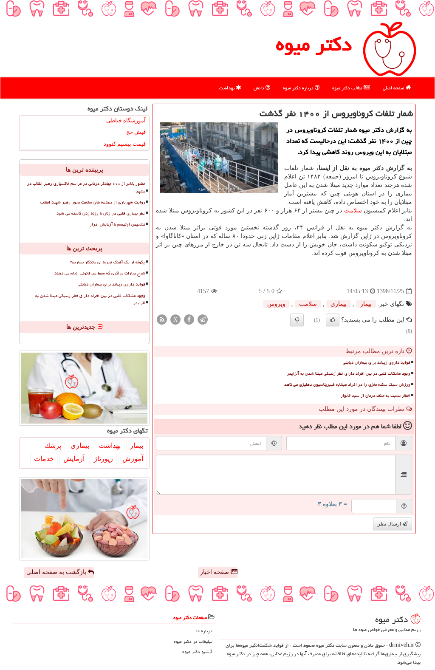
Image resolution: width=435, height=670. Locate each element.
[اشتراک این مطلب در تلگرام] (203, 319)
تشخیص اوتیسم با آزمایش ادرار (117, 224)
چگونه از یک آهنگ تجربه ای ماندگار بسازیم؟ (107, 262)
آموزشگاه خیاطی (126, 120)
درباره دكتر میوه (299, 87)
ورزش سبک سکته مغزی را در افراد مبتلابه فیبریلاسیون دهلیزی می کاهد (347, 384)
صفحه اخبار (215, 572)
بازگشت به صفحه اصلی (57, 572)
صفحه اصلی (394, 87)
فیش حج (136, 132)
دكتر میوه (314, 44)
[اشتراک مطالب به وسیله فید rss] (162, 319)
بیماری (338, 304)
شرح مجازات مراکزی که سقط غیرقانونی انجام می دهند (99, 273)
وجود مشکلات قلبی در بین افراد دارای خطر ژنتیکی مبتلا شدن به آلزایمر (348, 373)
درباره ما (204, 630)
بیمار (366, 304)
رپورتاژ (103, 458)
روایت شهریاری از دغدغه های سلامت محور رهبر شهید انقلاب (92, 202)
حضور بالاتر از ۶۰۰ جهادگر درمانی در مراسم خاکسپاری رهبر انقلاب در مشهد (86, 187)
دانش (260, 87)
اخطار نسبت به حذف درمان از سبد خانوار (375, 395)
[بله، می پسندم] (332, 320)
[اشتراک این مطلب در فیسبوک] (189, 319)
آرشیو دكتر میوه (197, 651)
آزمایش (74, 458)
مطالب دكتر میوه (348, 87)
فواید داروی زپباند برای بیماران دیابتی (376, 362)
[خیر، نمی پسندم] (297, 320)
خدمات (44, 458)
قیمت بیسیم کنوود (125, 144)
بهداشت (227, 87)
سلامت (353, 210)
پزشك (53, 445)
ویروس (276, 304)
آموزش (132, 458)
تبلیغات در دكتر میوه (193, 641)
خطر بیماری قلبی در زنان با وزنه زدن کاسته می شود (100, 213)
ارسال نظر (390, 524)
